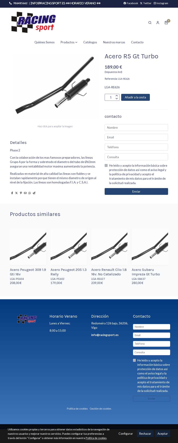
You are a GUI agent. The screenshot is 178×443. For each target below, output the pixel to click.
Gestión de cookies (100, 408)
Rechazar (145, 433)
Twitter (147, 3)
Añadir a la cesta (135, 97)
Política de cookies (77, 408)
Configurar (126, 433)
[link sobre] (26, 319)
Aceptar (162, 433)
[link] (33, 22)
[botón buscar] (149, 22)
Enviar (136, 191)
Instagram (162, 3)
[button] (69, 42)
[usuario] (157, 22)
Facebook (132, 3)
